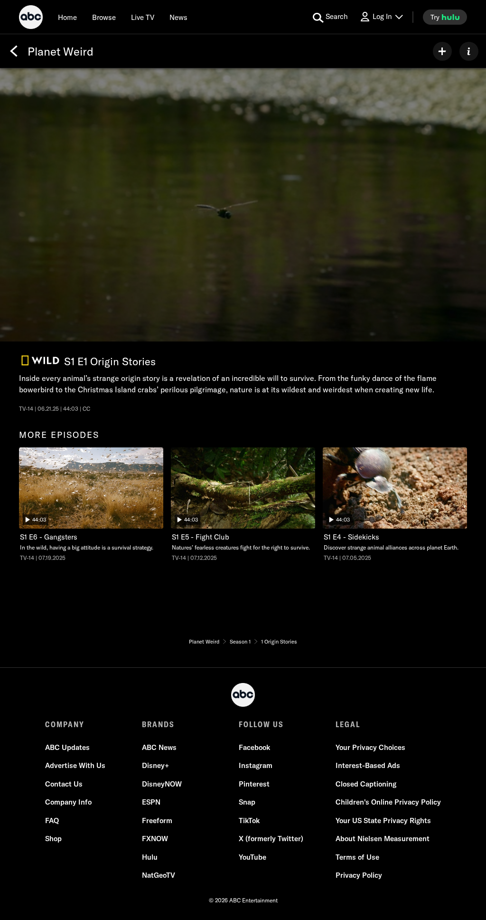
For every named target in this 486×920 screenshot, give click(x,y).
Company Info (68, 801)
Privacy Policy (359, 875)
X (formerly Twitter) (271, 838)
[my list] (442, 51)
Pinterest (254, 783)
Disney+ (155, 765)
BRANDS (158, 724)
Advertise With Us (75, 765)
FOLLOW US (261, 724)
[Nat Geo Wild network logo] (40, 361)
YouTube (252, 857)
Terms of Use (357, 857)
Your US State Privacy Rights (383, 820)
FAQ (52, 820)
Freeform (157, 820)
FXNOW (155, 838)
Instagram (255, 765)
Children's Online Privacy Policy (388, 801)
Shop (53, 838)
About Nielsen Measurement (383, 838)
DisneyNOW (162, 783)
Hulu (150, 857)
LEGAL (348, 724)
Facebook (254, 747)
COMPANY (64, 724)
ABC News (159, 747)
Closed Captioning (366, 783)
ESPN (151, 801)
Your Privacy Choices (370, 747)
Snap (247, 801)
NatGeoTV (158, 875)
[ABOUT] (468, 51)
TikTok (249, 820)
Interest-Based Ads (368, 765)
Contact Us (64, 783)
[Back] (14, 51)
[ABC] (31, 18)
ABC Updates (67, 747)
